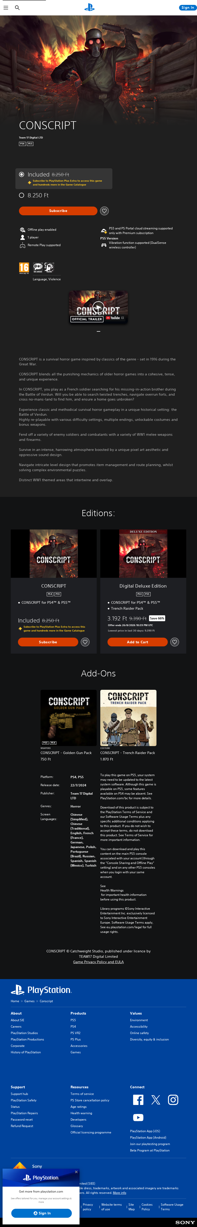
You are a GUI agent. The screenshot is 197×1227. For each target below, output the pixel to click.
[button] (98, 307)
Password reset (22, 1119)
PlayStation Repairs (24, 1113)
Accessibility (138, 1026)
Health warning (81, 1113)
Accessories (79, 1046)
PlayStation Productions (27, 1039)
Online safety (139, 1033)
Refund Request (22, 1126)
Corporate (18, 1046)
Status (15, 1106)
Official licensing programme (91, 1132)
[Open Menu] (6, 7)
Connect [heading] (137, 1087)
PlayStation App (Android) (148, 1137)
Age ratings (79, 1106)
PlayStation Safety (23, 1100)
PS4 (73, 1026)
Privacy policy (88, 1206)
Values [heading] (136, 1013)
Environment (139, 1020)
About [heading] (16, 1013)
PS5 (73, 1020)
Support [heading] (18, 1087)
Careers (16, 1026)
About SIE (17, 1020)
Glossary (77, 1126)
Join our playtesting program (150, 1144)
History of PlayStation (26, 1052)
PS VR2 (75, 1033)
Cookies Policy (147, 1206)
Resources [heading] (79, 1087)
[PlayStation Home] (89, 8)
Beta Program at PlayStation (150, 1150)
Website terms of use (111, 1206)
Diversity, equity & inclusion (149, 1039)
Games (29, 1001)
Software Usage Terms (172, 1206)
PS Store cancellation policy (90, 1100)
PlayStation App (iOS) (145, 1131)
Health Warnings (112, 890)
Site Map (132, 1206)
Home (15, 1001)
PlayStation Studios (24, 1033)
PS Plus (76, 1039)
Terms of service (82, 1094)
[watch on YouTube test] (114, 317)
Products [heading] (78, 1013)
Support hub (19, 1094)
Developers (78, 1119)
